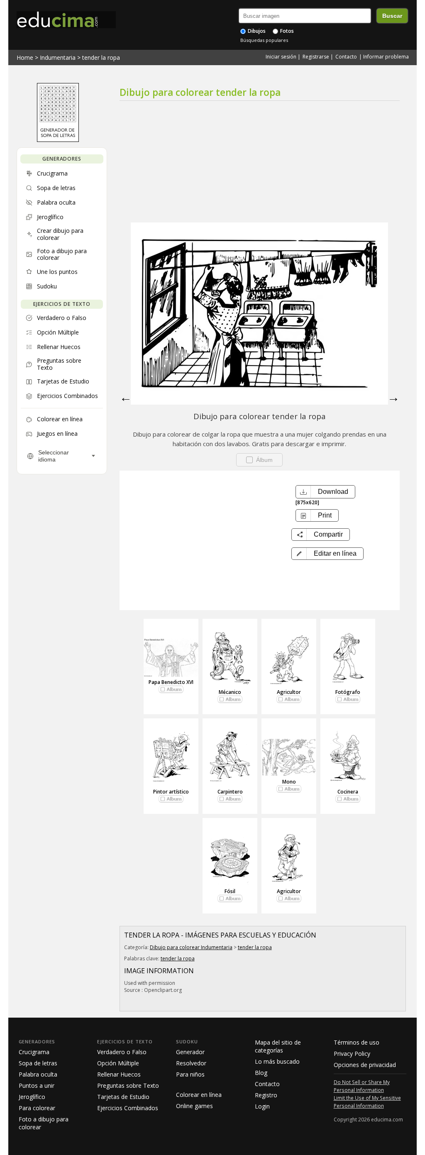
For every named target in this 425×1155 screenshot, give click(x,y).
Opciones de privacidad (365, 1065)
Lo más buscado (277, 1061)
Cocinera (347, 791)
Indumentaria (58, 57)
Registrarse (316, 56)
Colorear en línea (199, 1095)
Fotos (286, 30)
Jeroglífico (32, 1097)
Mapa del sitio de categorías (278, 1046)
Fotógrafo (347, 692)
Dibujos (256, 30)
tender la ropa (101, 57)
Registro (266, 1095)
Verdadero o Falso (122, 1052)
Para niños (190, 1074)
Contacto (346, 56)
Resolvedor (191, 1063)
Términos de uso (356, 1042)
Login (262, 1106)
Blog (261, 1073)
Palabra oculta (38, 1074)
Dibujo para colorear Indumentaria (191, 947)
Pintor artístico (171, 791)
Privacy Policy (352, 1053)
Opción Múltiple (118, 1063)
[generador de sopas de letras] (58, 140)
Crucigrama (34, 1052)
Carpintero (230, 791)
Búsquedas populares (264, 40)
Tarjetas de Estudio (123, 1097)
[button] (327, 553)
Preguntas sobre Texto (128, 1085)
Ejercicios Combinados (127, 1108)
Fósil (230, 891)
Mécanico (230, 692)
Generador (190, 1052)
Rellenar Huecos (119, 1074)
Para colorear (37, 1108)
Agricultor (289, 692)
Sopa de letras (38, 1063)
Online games (194, 1106)
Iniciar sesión (281, 56)
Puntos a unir (36, 1085)
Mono (289, 781)
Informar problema (386, 56)
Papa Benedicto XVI (171, 682)
